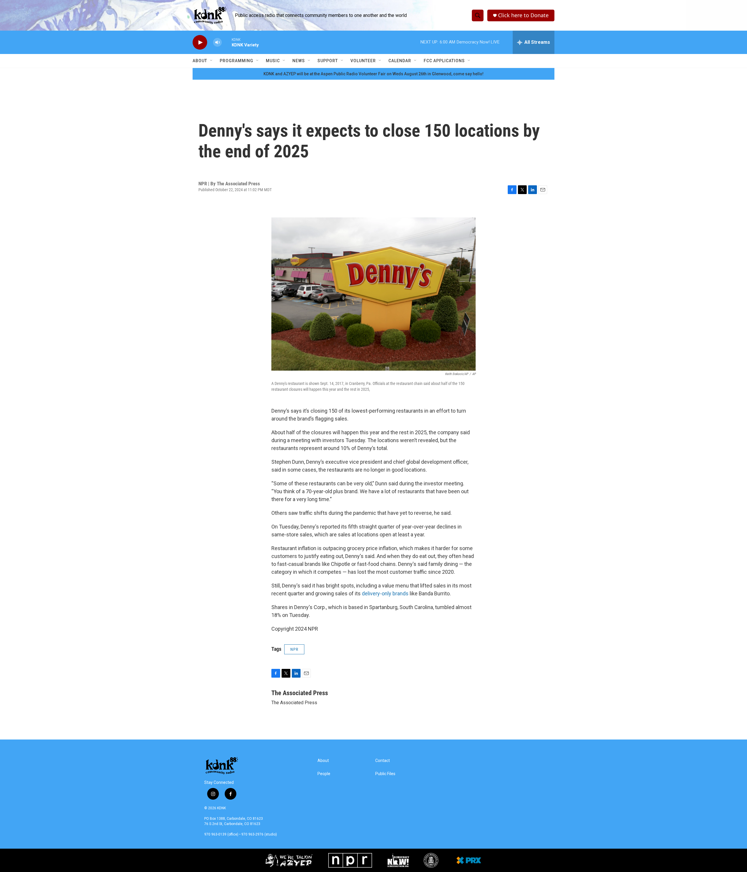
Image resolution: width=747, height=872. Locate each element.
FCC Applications (444, 60)
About (200, 60)
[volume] (217, 42)
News (298, 60)
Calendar (399, 60)
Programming (236, 60)
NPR (294, 649)
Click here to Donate (523, 15)
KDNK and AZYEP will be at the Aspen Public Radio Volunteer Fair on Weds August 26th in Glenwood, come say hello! (373, 73)
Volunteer (363, 60)
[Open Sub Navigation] (211, 60)
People (323, 774)
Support (327, 60)
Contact (382, 760)
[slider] (227, 42)
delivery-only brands (385, 593)
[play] (200, 42)
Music (273, 60)
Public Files (385, 774)
